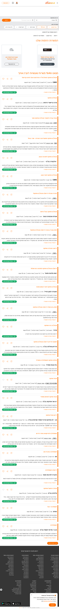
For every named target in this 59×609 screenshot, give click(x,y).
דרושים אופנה (56, 561)
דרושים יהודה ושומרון (10, 570)
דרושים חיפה (26, 572)
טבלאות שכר (18, 582)
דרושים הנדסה (56, 569)
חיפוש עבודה (19, 585)
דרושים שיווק (41, 569)
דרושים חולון (26, 559)
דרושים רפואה (41, 568)
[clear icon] (37, 20)
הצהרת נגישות (33, 586)
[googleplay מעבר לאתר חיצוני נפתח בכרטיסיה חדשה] (6, 603)
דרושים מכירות (56, 576)
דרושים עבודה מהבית (40, 559)
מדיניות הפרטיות (33, 584)
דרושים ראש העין (25, 563)
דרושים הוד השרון (25, 569)
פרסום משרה (5, 3)
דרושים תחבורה (41, 566)
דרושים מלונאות (41, 557)
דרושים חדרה (26, 570)
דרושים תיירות (41, 573)
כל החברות (34, 588)
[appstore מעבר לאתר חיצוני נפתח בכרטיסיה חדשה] (16, 603)
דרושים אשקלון (11, 558)
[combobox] (46, 20)
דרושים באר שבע (10, 557)
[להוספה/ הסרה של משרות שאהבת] (3, 79)
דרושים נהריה (26, 575)
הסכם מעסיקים (33, 585)
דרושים (55, 35)
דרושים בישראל (26, 557)
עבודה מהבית (48, 582)
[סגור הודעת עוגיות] (31, 595)
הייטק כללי (42, 576)
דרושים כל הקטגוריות (55, 557)
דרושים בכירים (56, 565)
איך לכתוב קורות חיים (17, 588)
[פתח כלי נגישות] (1, 590)
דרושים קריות (26, 573)
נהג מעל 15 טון (48, 592)
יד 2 (50, 584)
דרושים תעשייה (41, 575)
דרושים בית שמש (10, 562)
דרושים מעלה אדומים (10, 563)
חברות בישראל (33, 589)
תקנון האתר (34, 582)
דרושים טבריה (26, 576)
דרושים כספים (56, 572)
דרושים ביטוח (56, 563)
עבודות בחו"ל (11, 575)
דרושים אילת (11, 559)
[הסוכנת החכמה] (16, 3)
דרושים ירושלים (11, 561)
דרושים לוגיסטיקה (55, 573)
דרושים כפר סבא (25, 566)
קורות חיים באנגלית (17, 592)
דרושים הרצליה (26, 568)
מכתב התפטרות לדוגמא (16, 591)
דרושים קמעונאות (40, 565)
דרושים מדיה (41, 563)
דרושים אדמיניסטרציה (54, 559)
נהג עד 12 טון (48, 591)
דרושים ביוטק (56, 575)
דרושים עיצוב (41, 561)
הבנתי (52, 605)
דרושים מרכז (11, 568)
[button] (7, 79)
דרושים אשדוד (11, 565)
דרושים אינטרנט (56, 562)
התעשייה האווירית (48, 589)
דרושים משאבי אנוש (40, 558)
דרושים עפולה (26, 577)
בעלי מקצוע (49, 35)
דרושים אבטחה (41, 572)
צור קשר (34, 591)
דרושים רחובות (11, 566)
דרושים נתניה (26, 565)
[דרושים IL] (50, 3)
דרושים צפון (11, 572)
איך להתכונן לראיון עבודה (16, 589)
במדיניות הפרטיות (48, 601)
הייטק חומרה (56, 577)
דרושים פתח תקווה (25, 562)
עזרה (35, 592)
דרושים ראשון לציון (25, 561)
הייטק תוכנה (41, 577)
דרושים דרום (11, 573)
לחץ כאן (20, 607)
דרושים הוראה (56, 568)
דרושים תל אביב (26, 558)
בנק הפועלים (48, 585)
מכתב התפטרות (18, 593)
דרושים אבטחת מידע (55, 558)
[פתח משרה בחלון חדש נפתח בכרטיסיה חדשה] (11, 78)
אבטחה (49, 586)
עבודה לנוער (19, 584)
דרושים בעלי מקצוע (55, 566)
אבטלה (19, 586)
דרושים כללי (56, 570)
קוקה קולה (49, 588)
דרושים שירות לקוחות (40, 570)
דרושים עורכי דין (41, 562)
